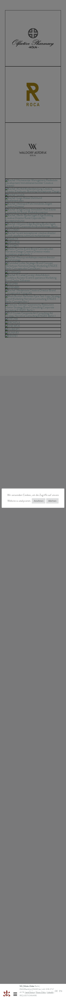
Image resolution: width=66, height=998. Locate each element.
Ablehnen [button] (52, 500)
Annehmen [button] (38, 500)
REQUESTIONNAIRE (28, 995)
